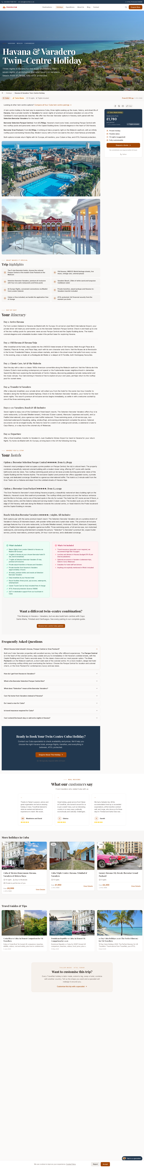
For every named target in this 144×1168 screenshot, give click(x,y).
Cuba (7, 98)
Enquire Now (135, 7)
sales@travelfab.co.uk (27, 2)
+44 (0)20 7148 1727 (10, 2)
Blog (88, 7)
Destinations (47, 7)
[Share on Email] (122, 106)
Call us (124, 154)
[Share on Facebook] (115, 106)
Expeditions (70, 7)
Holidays (60, 7)
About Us (80, 7)
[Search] (126, 7)
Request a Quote (122, 145)
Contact (96, 7)
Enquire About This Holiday (50, 755)
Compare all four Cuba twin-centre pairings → (52, 105)
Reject (95, 1164)
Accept (105, 1164)
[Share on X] (119, 106)
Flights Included (134, 124)
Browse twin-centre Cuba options (50, 626)
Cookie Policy (71, 1164)
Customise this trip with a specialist (71, 986)
